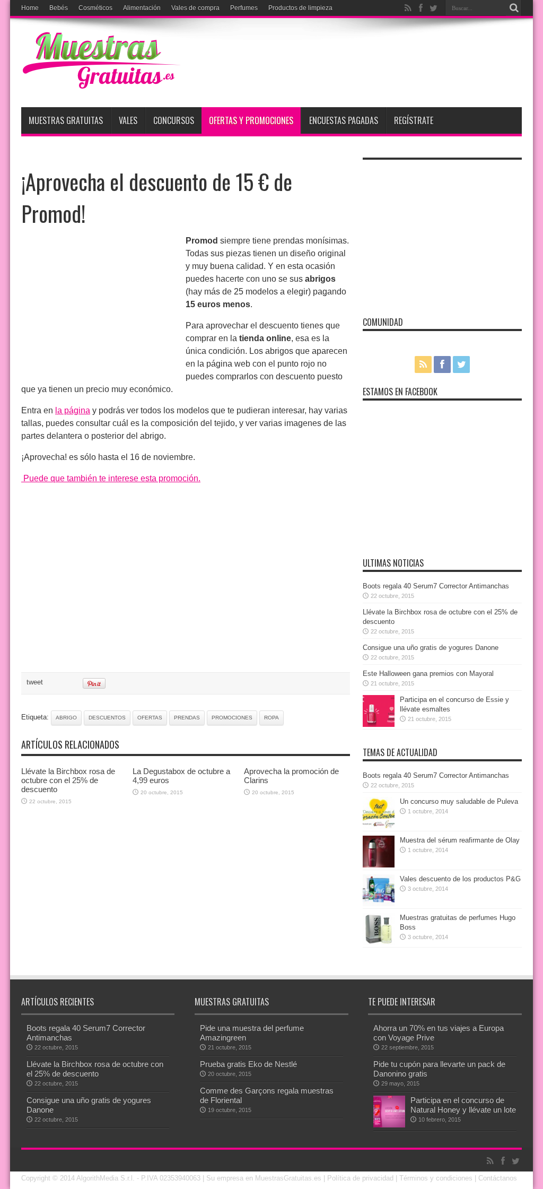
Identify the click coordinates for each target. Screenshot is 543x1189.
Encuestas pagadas (343, 120)
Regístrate (413, 120)
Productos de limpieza (300, 8)
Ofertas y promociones (251, 120)
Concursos (173, 120)
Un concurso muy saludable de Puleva (459, 801)
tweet (35, 682)
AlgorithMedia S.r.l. (105, 1178)
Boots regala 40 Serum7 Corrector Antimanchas (436, 586)
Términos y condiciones (435, 1178)
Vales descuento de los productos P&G (460, 879)
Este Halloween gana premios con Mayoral (428, 674)
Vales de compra (195, 8)
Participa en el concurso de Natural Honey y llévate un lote (463, 1105)
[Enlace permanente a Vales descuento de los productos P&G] (379, 904)
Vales (128, 120)
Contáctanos (497, 1178)
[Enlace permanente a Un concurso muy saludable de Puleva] (379, 826)
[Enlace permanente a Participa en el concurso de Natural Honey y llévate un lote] (389, 1125)
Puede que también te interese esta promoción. (110, 478)
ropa (271, 718)
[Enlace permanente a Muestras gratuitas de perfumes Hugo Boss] (379, 943)
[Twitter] (433, 8)
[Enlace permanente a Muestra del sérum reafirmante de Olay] (379, 865)
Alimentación (142, 8)
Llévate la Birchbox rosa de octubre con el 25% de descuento (68, 780)
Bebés (58, 8)
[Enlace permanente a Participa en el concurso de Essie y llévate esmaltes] (379, 724)
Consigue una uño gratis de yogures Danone (430, 648)
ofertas (149, 718)
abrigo (66, 718)
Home (30, 8)
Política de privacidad (360, 1178)
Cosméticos (95, 8)
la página (72, 410)
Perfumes (244, 8)
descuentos (107, 718)
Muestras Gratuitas (66, 120)
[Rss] (407, 8)
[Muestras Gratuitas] (100, 80)
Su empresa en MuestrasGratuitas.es (263, 1178)
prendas (187, 718)
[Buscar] (514, 8)
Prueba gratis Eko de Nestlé (248, 1064)
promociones (232, 718)
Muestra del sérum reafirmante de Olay (460, 840)
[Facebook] (420, 8)
